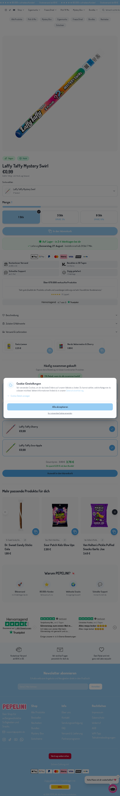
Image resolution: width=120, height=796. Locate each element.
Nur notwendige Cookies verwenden (60, 413)
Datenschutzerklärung (74, 390)
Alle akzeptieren (60, 406)
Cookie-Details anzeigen (20, 396)
